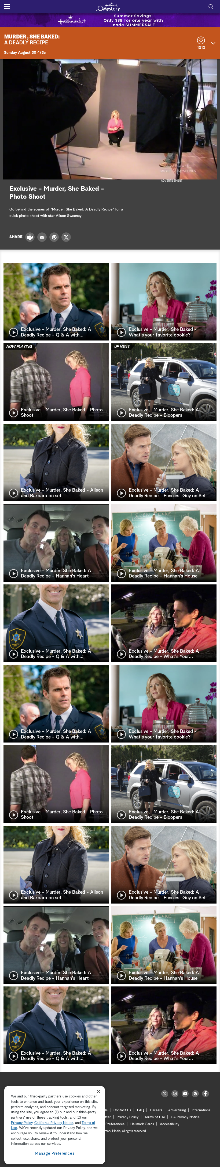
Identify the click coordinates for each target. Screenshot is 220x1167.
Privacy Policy (127, 1117)
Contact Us (122, 1110)
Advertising (177, 1110)
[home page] (108, 6)
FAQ (140, 1110)
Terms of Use (154, 1117)
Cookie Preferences (109, 1124)
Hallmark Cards (142, 1124)
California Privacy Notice (53, 1123)
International (201, 1110)
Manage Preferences (55, 1153)
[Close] (98, 1091)
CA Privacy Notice (185, 1117)
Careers (156, 1110)
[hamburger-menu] (7, 6)
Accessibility (169, 1124)
